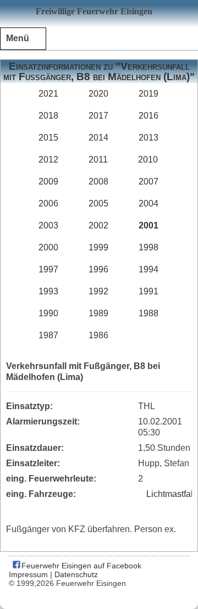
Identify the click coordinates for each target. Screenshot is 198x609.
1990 (48, 313)
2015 (48, 137)
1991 (148, 291)
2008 (98, 181)
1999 (98, 247)
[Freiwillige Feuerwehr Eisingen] (99, 13)
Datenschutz (76, 574)
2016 (148, 115)
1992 (98, 291)
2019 (148, 93)
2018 (48, 115)
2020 (98, 93)
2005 (98, 203)
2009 (48, 181)
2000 (48, 247)
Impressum (28, 574)
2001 (148, 225)
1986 (98, 335)
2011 (98, 159)
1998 (148, 247)
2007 (148, 181)
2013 (148, 137)
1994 (148, 269)
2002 (98, 225)
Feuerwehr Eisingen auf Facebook (80, 565)
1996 (98, 269)
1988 (148, 313)
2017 (98, 115)
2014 (98, 137)
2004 (148, 203)
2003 (48, 225)
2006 (48, 203)
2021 (48, 93)
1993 (48, 291)
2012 (48, 159)
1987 (48, 335)
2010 (148, 159)
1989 (98, 313)
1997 (48, 269)
